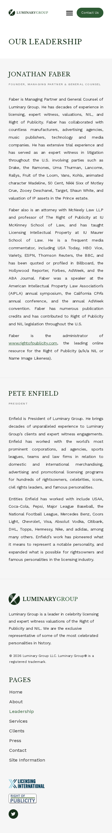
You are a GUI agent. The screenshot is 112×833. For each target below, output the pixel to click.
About (16, 701)
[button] (69, 12)
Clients (16, 731)
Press (15, 740)
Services (18, 721)
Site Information (27, 760)
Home (15, 692)
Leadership (21, 711)
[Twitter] (13, 814)
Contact (17, 750)
